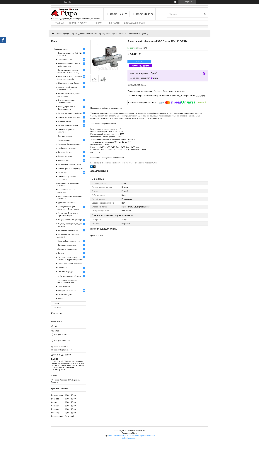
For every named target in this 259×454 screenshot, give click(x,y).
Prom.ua (141, 431)
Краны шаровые (63, 140)
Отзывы (57, 307)
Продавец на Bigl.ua (129, 433)
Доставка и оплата (134, 23)
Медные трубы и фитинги (67, 125)
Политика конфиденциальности (142, 435)
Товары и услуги (78, 23)
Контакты (114, 23)
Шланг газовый (63, 286)
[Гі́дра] (64, 12)
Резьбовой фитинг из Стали (68, 117)
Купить (139, 61)
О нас (99, 23)
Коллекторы (62, 173)
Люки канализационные (67, 249)
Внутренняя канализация (67, 230)
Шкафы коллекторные (66, 148)
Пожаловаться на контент (119, 435)
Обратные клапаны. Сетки (68, 83)
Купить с (136, 66)
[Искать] (205, 14)
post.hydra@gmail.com (63, 350)
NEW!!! (60, 299)
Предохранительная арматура (69, 220)
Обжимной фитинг (64, 156)
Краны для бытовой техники (84, 34)
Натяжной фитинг (64, 152)
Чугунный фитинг (64, 121)
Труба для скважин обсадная (69, 276)
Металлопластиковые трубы (69, 164)
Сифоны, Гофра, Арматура (68, 241)
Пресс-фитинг (63, 160)
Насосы (60, 253)
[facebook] (91, 167)
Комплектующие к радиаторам (70, 168)
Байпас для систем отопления (69, 264)
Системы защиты (64, 295)
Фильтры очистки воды (66, 290)
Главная (59, 23)
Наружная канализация (66, 245)
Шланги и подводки (65, 272)
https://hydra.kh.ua (61, 347)
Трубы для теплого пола (67, 203)
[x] (94, 167)
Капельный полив (64, 59)
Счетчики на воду (64, 136)
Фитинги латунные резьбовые (69, 113)
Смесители (62, 268)
